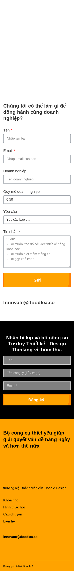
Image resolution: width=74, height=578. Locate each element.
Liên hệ (9, 521)
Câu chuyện (12, 514)
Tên (7, 130)
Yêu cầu (10, 212)
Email (9, 151)
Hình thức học (14, 507)
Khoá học (10, 500)
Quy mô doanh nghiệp (21, 192)
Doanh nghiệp (14, 171)
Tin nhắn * (11, 232)
